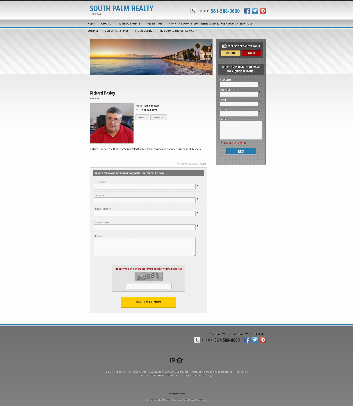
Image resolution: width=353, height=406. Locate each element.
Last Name (225, 90)
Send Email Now (148, 302)
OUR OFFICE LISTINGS (116, 30)
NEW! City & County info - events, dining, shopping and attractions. (211, 23)
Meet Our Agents (129, 23)
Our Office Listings (203, 375)
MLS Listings (154, 23)
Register (230, 53)
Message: (99, 236)
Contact (93, 30)
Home (91, 23)
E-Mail (223, 109)
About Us (107, 23)
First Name (225, 80)
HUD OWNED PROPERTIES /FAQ (177, 30)
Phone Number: (102, 208)
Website (158, 117)
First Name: (100, 182)
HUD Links (241, 371)
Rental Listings (144, 30)
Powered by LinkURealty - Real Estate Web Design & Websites (176, 400)
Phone (223, 99)
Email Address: (102, 222)
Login (251, 53)
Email (142, 117)
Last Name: (100, 195)
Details (223, 119)
